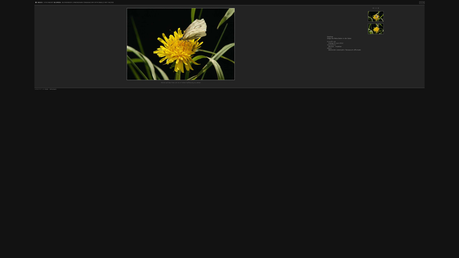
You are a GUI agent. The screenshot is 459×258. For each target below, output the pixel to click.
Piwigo (46, 89)
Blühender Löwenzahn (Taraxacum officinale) (344, 50)
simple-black (53, 89)
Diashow (330, 37)
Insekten (338, 46)
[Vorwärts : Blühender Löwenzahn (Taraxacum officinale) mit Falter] (376, 34)
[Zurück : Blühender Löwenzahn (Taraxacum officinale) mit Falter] (376, 21)
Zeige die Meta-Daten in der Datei (339, 38)
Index (40, 2)
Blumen (57, 2)
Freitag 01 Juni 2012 (335, 43)
